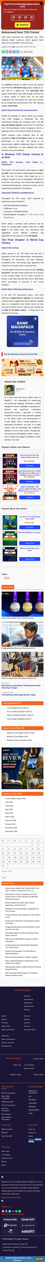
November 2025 (11, 831)
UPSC (31, 1113)
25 (9, 862)
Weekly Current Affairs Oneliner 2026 (20, 733)
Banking (27, 1009)
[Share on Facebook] (14, 51)
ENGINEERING (34, 1110)
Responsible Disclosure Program (14, 1244)
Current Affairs (29, 1065)
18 (9, 857)
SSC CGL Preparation (6, 1109)
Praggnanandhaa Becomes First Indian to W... (19, 648)
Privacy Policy (7, 1250)
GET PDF (39, 1259)
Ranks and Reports (8, 1039)
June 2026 (9, 806)
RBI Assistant (6, 1114)
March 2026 (9, 817)
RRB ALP (5, 1132)
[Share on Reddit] (10, 51)
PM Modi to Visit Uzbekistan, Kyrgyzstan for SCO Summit (22, 910)
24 (4, 862)
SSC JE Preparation (9, 1105)
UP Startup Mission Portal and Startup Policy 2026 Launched (22, 934)
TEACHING (32, 1103)
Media (31, 1136)
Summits (27, 1023)
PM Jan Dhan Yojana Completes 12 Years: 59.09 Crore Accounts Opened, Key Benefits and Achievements (21, 896)
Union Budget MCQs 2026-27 (18, 708)
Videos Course (7, 1158)
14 (27, 853)
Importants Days (30, 1029)
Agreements (6, 1026)
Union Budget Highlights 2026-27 (19, 719)
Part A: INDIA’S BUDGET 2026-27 (19, 712)
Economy (27, 1026)
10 (3, 853)
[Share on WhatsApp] (3, 51)
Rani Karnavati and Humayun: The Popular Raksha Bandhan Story (21, 974)
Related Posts (8, 587)
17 (3, 857)
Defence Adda (29, 1068)
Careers (35, 1140)
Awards (4, 1019)
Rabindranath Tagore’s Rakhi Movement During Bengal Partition (23, 968)
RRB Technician (7, 1129)
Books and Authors (8, 1029)
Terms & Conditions (28, 1247)
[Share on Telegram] (6, 51)
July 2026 (9, 802)
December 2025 (11, 828)
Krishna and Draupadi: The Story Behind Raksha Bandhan (20, 952)
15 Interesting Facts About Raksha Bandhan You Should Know (21, 946)
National (27, 996)
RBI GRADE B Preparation (6, 1118)
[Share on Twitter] (17, 51)
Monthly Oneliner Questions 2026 (19, 740)
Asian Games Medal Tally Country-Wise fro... (18, 618)
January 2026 (10, 824)
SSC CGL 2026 (7, 1136)
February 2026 (10, 820)
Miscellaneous (7, 1046)
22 (33, 857)
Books (4, 1165)
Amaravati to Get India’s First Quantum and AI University (22, 922)
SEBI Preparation (8, 1102)
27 (21, 862)
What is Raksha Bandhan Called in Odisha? (21, 957)
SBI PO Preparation (8, 1093)
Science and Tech (8, 1042)
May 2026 (9, 809)
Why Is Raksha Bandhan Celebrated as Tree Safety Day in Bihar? (22, 962)
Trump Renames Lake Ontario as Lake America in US (22, 916)
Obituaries (5, 1036)
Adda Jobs (17, 1065)
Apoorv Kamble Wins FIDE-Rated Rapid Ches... (19, 678)
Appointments (29, 1006)
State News (28, 1003)
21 (27, 857)
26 (15, 862)
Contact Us (32, 1132)
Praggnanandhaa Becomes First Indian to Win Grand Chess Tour (22, 928)
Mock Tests (5, 1151)
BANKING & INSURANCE (33, 1092)
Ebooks (4, 1161)
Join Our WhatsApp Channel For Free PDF (20, 354)
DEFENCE (32, 1106)
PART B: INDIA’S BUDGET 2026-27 (20, 715)
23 (39, 857)
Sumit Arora (8, 47)
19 (15, 857)
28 (27, 862)
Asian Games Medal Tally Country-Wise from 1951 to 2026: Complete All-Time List (22, 889)
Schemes (5, 1023)
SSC (30, 1096)
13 (21, 853)
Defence (27, 1019)
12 (15, 853)
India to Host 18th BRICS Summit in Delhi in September (21, 940)
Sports (7, 578)
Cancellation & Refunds (11, 1247)
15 (33, 853)
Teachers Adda (38, 1059)
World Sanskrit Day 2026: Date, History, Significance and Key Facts (20, 904)
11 (9, 853)
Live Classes (6, 1155)
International (28, 999)
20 (21, 857)
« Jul (3, 878)
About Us (32, 1129)
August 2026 (15, 798)
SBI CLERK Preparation (6, 1097)
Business (27, 1016)
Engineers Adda (15, 1074)
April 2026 (9, 813)
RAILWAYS (32, 1100)
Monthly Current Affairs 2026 (17, 736)
